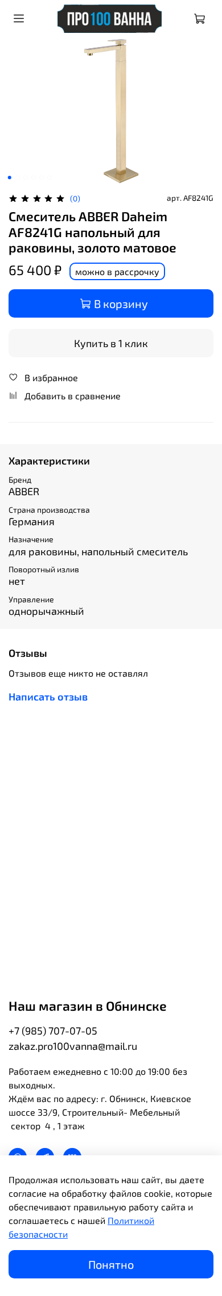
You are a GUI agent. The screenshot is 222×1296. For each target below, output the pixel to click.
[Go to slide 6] (49, 177)
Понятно (111, 1264)
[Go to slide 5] (41, 177)
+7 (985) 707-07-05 (53, 1030)
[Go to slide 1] (9, 177)
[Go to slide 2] (17, 177)
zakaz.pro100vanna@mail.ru (73, 1046)
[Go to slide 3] (25, 177)
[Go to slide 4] (33, 177)
